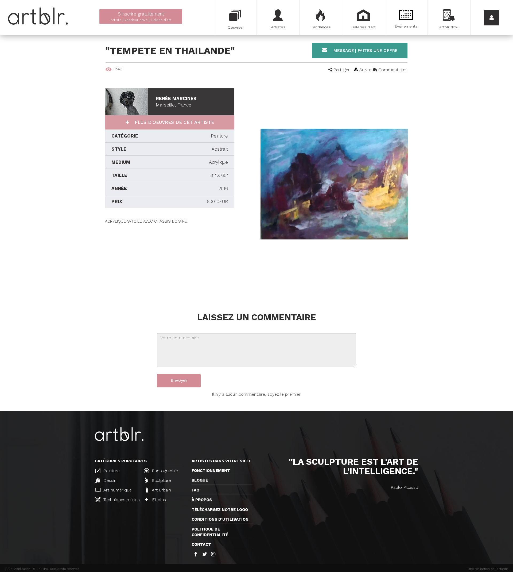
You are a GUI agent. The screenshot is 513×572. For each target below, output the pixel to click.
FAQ (195, 490)
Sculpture (160, 480)
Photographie (164, 470)
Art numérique (117, 490)
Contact (201, 544)
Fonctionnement (211, 470)
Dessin (109, 480)
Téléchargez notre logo (220, 509)
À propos (202, 499)
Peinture (111, 470)
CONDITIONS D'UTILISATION (220, 519)
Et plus (158, 499)
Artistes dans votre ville (221, 461)
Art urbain (160, 490)
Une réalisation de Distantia (488, 569)
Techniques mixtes (120, 499)
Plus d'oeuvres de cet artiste (173, 122)
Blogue (200, 480)
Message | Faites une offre (365, 50)
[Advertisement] (169, 261)
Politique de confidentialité (210, 532)
